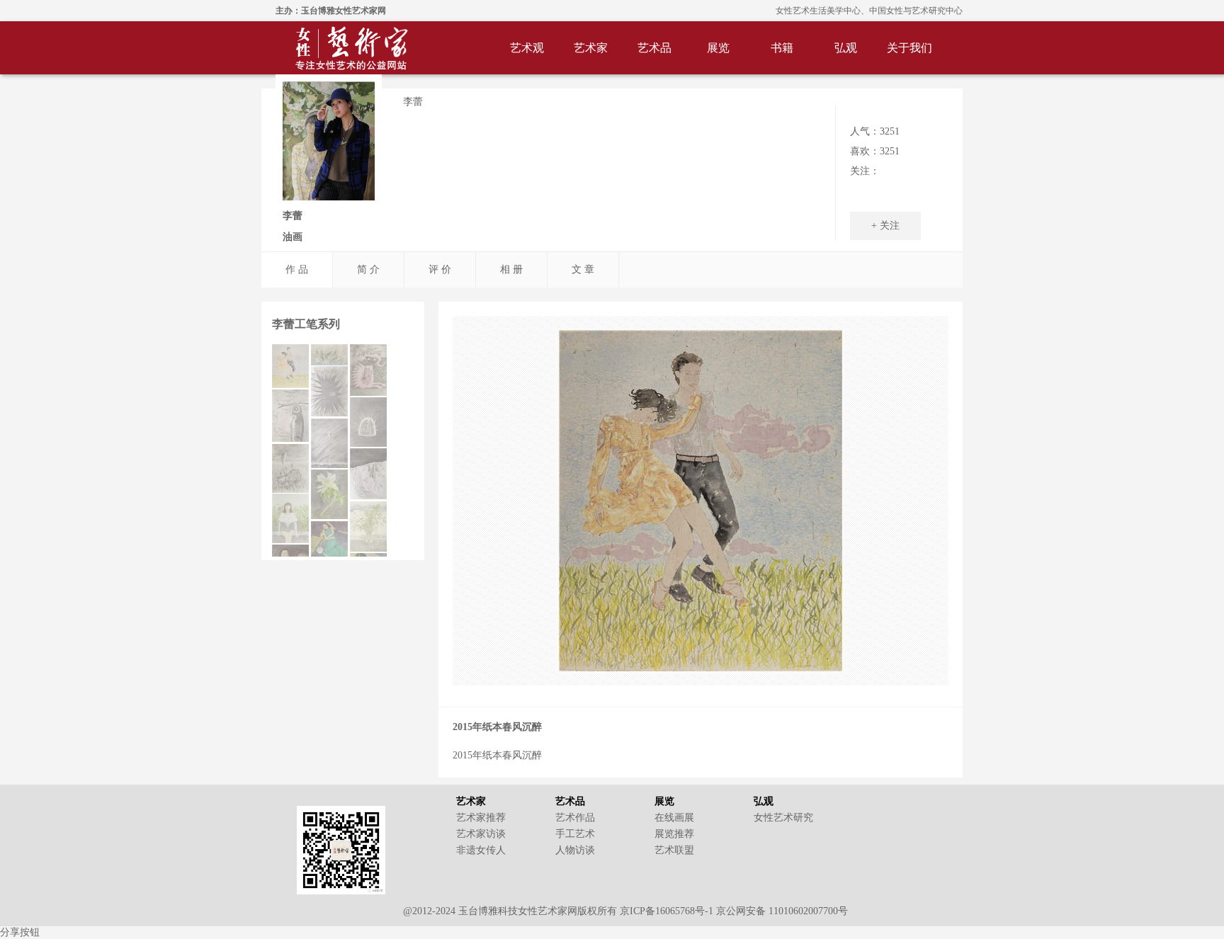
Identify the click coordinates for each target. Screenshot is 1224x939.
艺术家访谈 (481, 834)
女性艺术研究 (783, 817)
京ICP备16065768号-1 (666, 911)
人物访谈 (575, 850)
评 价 (440, 269)
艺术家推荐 (481, 817)
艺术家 (591, 48)
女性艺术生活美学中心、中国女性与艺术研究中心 (869, 11)
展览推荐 (674, 834)
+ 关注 (885, 225)
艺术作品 (575, 817)
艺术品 (655, 48)
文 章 (583, 269)
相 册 (511, 269)
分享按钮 (20, 932)
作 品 (296, 269)
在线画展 (674, 817)
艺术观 (527, 48)
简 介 (368, 269)
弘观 (845, 48)
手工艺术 (575, 834)
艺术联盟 (674, 850)
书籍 (782, 48)
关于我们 (909, 48)
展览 (718, 48)
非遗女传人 (481, 850)
